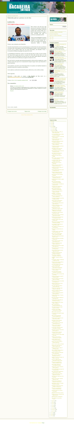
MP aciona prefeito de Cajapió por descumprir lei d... (57, 298)
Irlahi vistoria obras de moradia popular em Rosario (57, 307)
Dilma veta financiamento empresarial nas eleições (56, 182)
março (53, 408)
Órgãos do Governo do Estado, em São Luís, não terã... (58, 358)
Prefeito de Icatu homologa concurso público (56, 269)
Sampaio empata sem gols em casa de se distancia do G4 (57, 172)
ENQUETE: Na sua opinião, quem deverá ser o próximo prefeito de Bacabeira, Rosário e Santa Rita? (60, 79)
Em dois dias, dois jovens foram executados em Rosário (57, 328)
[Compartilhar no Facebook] (35, 80)
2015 (52, 126)
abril (53, 406)
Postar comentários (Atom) (28, 114)
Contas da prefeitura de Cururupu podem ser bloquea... (57, 279)
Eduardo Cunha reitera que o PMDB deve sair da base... (57, 210)
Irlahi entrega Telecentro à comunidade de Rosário (56, 365)
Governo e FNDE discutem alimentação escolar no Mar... (57, 360)
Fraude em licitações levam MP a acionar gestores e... (57, 293)
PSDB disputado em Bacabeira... (57, 396)
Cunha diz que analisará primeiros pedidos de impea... (57, 146)
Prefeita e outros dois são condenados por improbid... (57, 337)
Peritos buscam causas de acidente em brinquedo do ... (58, 281)
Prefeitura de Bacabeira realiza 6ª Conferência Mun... (57, 277)
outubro (53, 129)
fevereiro (53, 409)
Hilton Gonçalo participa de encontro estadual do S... (56, 316)
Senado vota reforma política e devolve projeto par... (57, 342)
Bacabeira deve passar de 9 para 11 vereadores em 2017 (57, 217)
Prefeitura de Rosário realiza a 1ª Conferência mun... (57, 168)
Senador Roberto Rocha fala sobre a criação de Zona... (58, 170)
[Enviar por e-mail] (32, 80)
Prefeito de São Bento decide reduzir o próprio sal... (57, 243)
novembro (54, 127)
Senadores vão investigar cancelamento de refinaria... (57, 310)
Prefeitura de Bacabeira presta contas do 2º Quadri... (57, 206)
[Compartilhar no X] (34, 80)
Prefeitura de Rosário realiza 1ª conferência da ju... (57, 348)
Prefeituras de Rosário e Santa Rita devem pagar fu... (58, 137)
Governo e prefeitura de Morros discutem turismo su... (57, 291)
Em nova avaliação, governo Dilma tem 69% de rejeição (58, 135)
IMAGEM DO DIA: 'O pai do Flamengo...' (56, 163)
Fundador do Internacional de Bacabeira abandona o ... (57, 253)
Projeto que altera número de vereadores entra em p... (57, 177)
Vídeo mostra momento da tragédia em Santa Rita (58, 64)
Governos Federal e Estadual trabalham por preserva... (57, 332)
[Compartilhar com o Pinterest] (36, 80)
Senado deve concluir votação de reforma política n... (57, 367)
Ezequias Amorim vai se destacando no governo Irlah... (57, 208)
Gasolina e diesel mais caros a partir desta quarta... (57, 139)
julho (53, 402)
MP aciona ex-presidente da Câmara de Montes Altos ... (57, 388)
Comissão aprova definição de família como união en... (57, 187)
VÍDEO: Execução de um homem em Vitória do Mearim (60, 51)
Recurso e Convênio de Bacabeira (56, 35)
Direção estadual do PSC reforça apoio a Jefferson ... (57, 303)
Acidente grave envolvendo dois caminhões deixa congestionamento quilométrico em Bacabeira (60, 71)
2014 (52, 412)
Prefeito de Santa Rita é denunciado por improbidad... (57, 267)
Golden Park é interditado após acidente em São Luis (57, 288)
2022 (52, 124)
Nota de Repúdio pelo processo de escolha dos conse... (58, 151)
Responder (12, 90)
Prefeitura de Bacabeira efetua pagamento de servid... (57, 374)
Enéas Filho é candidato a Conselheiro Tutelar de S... (57, 255)
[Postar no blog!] (33, 80)
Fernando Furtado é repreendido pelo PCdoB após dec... (57, 232)
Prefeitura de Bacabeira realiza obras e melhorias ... (57, 144)
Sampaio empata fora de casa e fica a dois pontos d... (57, 284)
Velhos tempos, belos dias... (56, 311)
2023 (52, 123)
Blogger (43, 422)
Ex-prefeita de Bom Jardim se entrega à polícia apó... (57, 161)
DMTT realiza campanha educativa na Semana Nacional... (58, 158)
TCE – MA (51, 37)
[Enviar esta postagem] (30, 80)
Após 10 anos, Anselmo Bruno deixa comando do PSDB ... (57, 234)
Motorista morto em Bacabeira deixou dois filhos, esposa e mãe (60, 86)
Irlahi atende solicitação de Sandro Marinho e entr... (58, 236)
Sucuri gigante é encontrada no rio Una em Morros (58, 227)
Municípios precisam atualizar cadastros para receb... (57, 321)
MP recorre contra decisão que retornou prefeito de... (57, 196)
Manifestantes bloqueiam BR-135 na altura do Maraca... (57, 142)
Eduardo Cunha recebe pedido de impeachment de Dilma (57, 262)
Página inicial (27, 111)
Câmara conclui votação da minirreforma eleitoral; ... (56, 325)
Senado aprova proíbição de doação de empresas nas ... (57, 381)
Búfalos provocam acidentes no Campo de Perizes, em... (57, 165)
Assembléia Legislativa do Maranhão (56, 32)
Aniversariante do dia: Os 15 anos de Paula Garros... (57, 248)
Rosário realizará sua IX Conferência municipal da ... (57, 340)
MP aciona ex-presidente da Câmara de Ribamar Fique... (57, 362)
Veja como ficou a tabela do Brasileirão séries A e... (56, 355)
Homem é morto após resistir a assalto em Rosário (57, 191)
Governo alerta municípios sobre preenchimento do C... (57, 241)
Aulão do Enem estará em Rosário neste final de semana (58, 215)
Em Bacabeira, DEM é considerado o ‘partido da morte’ (58, 260)
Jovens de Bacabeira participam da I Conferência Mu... (58, 369)
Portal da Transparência (54, 33)
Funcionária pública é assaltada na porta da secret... (58, 184)
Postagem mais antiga (42, 111)
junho (53, 403)
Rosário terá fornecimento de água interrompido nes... (58, 246)
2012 (52, 415)
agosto (53, 400)
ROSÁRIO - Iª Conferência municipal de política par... (56, 194)
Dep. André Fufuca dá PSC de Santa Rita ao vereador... (57, 153)
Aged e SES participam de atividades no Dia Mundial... (57, 189)
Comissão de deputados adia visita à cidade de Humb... (58, 198)
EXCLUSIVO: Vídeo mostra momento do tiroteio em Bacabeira (60, 58)
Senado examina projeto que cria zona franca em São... (57, 318)
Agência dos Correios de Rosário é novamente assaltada (58, 222)
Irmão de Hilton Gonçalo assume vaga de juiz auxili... (57, 251)
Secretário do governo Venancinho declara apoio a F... (58, 330)
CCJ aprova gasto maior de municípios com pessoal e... (57, 272)
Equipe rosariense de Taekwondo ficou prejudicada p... (57, 353)
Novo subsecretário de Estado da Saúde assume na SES (57, 372)
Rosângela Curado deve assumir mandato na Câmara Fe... (57, 386)
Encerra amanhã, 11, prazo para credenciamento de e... (57, 323)
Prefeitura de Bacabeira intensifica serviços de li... (57, 239)
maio (53, 405)
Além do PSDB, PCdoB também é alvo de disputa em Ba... (57, 350)
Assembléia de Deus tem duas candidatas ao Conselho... (57, 149)
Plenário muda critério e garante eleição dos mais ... (57, 379)
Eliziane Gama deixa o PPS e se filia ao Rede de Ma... (57, 132)
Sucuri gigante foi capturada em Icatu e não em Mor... (57, 224)
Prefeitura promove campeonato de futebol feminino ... (58, 395)
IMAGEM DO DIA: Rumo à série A (57, 392)
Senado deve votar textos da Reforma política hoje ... (57, 346)
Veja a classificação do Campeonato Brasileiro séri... (57, 305)
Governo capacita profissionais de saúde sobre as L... (57, 203)
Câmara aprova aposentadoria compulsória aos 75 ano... (57, 201)
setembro (53, 130)
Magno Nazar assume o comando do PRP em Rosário (57, 384)
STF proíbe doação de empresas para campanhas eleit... (57, 265)
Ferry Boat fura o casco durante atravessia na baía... (57, 213)
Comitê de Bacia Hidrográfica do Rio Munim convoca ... (57, 300)
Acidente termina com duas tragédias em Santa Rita (59, 92)
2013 (52, 414)
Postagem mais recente (12, 111)
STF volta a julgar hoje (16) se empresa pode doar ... (57, 286)
